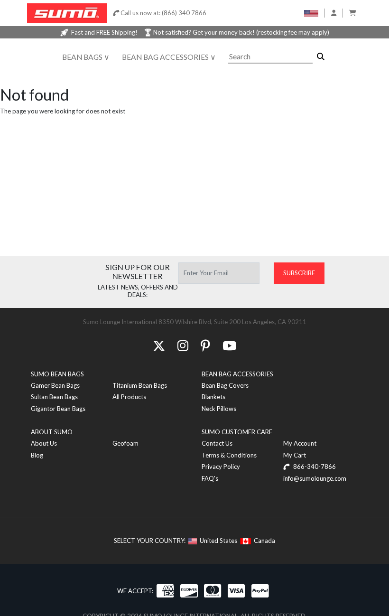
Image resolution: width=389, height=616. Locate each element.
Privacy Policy (221, 466)
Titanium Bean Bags (139, 385)
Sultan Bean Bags (54, 397)
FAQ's (210, 478)
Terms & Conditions (229, 455)
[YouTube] (229, 345)
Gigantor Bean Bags (58, 408)
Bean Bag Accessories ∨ (169, 57)
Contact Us (217, 443)
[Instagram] (182, 345)
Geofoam (125, 443)
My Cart (294, 455)
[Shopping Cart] (352, 13)
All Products (129, 397)
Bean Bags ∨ (86, 57)
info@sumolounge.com (314, 478)
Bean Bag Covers (225, 385)
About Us (44, 443)
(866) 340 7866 (184, 13)
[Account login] (333, 13)
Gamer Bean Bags (55, 385)
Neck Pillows (219, 408)
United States (217, 540)
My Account (299, 443)
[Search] (320, 57)
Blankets (213, 397)
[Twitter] (159, 345)
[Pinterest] (205, 345)
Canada (263, 540)
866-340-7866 (314, 466)
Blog (37, 455)
